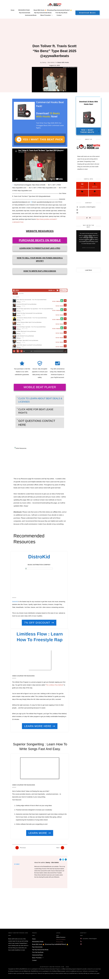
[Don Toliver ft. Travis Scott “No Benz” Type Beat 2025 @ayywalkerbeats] (54, 79)
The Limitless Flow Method (54, 685)
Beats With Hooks (63, 62)
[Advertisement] (54, 31)
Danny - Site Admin (48, 62)
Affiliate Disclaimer (60, 937)
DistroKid (39, 556)
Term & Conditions (60, 939)
